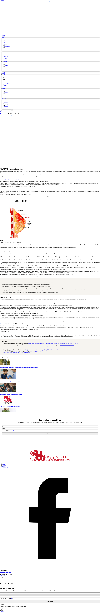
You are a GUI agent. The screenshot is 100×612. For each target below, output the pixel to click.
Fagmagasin (4, 61)
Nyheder (3, 35)
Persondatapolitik (5, 467)
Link (13, 430)
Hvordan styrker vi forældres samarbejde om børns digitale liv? (11, 394)
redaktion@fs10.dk (3, 575)
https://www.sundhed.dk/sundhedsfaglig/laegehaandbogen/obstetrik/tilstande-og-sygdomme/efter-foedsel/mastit (28, 350)
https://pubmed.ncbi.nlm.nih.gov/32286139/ (67, 345)
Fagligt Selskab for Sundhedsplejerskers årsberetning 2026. (10, 406)
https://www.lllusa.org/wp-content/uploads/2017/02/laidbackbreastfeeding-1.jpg (17, 352)
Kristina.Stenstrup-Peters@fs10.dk (5, 572)
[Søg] (12, 110)
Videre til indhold (3, 0)
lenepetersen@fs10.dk (3, 579)
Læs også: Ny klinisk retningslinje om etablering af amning (9, 179)
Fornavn (3, 426)
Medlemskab (4, 88)
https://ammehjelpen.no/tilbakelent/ (37, 351)
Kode (1, 609)
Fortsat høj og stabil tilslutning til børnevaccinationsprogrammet (11, 381)
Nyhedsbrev (4, 466)
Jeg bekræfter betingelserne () (8, 430)
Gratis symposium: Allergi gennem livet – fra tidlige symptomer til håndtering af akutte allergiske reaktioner (19, 367)
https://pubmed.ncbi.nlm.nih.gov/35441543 (11, 348)
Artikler (3, 36)
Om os (3, 37)
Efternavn (3, 428)
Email (2, 424)
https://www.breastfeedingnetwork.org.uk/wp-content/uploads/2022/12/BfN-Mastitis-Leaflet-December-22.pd (41, 349)
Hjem (1, 113)
